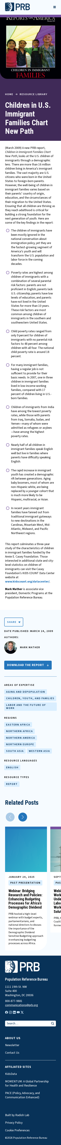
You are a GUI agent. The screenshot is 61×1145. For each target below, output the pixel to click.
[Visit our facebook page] (6, 1012)
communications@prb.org (21, 1005)
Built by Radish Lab (17, 1115)
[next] (22, 817)
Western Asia (39, 751)
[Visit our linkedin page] (14, 1012)
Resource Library (33, 94)
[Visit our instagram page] (10, 1012)
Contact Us (12, 1053)
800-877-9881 (13, 1001)
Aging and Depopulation (25, 692)
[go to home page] (17, 10)
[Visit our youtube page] (18, 1012)
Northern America (20, 738)
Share (11, 622)
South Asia (15, 751)
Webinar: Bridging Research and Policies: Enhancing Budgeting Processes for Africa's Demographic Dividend (25, 899)
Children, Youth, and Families (30, 698)
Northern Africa (19, 731)
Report (12, 784)
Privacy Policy (14, 1123)
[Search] (52, 1024)
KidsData (11, 1074)
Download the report (25, 665)
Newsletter (12, 1045)
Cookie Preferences (17, 1130)
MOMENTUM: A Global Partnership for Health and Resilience (27, 1083)
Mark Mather (30, 647)
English (12, 767)
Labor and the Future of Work (26, 706)
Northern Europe (20, 744)
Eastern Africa (18, 725)
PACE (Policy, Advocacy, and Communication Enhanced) (22, 1095)
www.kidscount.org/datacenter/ (27, 581)
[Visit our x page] (22, 1012)
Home (9, 94)
